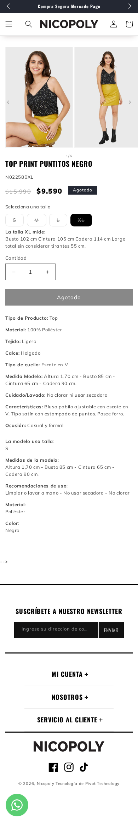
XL (85, 221)
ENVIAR (111, 630)
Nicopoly (45, 783)
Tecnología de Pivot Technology (88, 783)
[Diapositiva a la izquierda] (8, 102)
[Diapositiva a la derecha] (130, 102)
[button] (28, 24)
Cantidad (16, 258)
